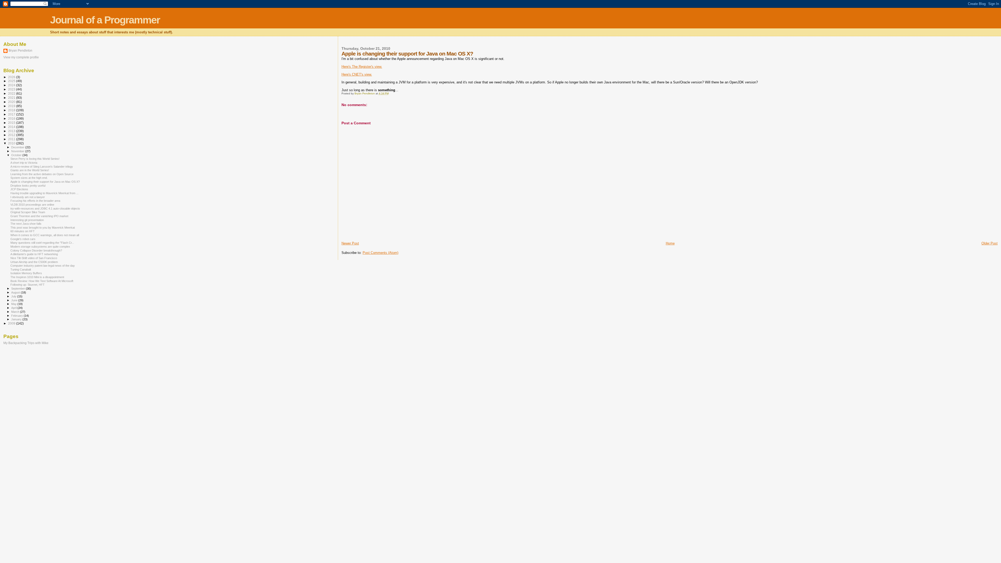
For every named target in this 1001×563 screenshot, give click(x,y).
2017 (12, 114)
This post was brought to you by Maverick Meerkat (42, 227)
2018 (12, 110)
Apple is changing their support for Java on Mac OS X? (45, 181)
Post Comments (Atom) (380, 253)
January (16, 319)
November (18, 151)
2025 (12, 81)
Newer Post (350, 243)
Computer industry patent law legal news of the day (42, 265)
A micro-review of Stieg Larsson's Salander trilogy (41, 166)
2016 (12, 118)
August (16, 292)
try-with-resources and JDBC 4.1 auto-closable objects (45, 208)
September (18, 288)
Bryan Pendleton (20, 50)
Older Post (989, 243)
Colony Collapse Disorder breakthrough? (36, 250)
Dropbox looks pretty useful (27, 185)
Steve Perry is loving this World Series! (34, 158)
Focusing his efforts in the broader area (35, 200)
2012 (12, 135)
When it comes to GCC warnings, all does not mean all (44, 235)
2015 (12, 122)
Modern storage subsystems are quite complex (40, 246)
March (15, 311)
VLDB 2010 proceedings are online (32, 204)
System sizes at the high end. (29, 177)
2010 (12, 143)
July (14, 296)
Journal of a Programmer (105, 20)
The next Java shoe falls (25, 223)
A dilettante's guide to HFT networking (34, 254)
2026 (12, 77)
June (14, 300)
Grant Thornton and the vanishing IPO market (39, 216)
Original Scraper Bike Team (27, 212)
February (17, 315)
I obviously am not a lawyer (27, 197)
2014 (12, 126)
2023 (12, 89)
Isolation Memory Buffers (26, 273)
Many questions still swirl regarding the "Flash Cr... (42, 242)
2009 (12, 323)
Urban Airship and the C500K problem (34, 262)
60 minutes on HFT (22, 231)
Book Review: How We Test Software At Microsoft (41, 281)
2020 (12, 101)
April (14, 307)
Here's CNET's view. (356, 74)
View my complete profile (21, 57)
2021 (12, 97)
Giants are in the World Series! (29, 170)
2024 (12, 85)
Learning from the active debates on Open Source (42, 174)
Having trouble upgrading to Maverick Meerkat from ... (44, 193)
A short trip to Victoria (23, 162)
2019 (12, 106)
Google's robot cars (22, 239)
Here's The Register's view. (361, 67)
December (18, 147)
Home (670, 243)
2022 (12, 93)
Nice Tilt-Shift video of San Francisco (33, 258)
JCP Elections (19, 189)
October (16, 155)
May (14, 303)
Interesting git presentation (27, 220)
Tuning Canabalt (20, 269)
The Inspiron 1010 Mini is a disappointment (37, 277)
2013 (12, 131)
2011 (12, 139)
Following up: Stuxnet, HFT (27, 284)
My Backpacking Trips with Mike (25, 343)
